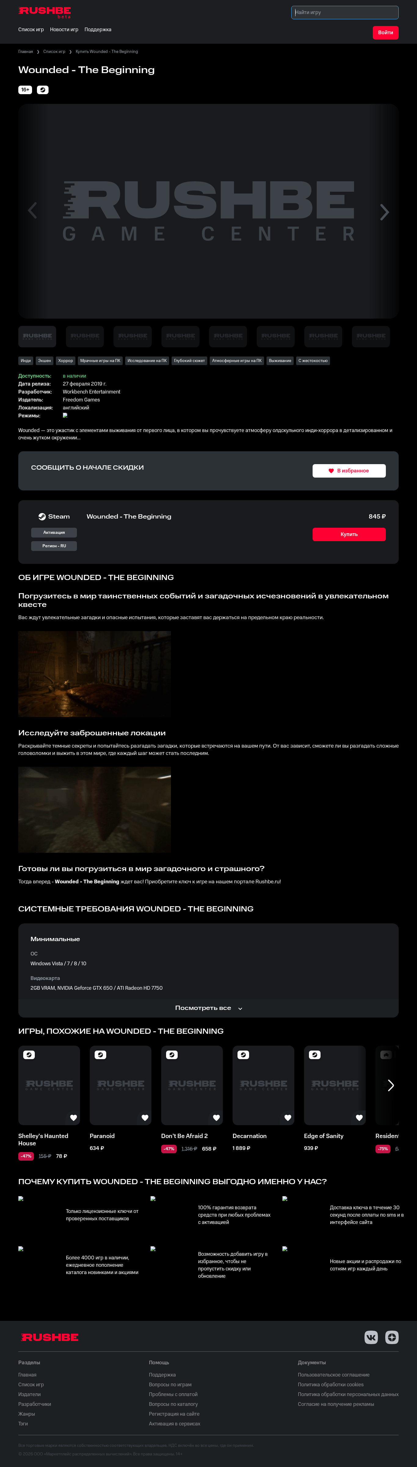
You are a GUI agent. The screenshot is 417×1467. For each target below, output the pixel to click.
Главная (25, 52)
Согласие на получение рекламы (336, 1404)
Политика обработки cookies (331, 1384)
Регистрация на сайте (174, 1414)
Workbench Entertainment (91, 392)
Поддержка (162, 1375)
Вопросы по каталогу (173, 1404)
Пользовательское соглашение (334, 1375)
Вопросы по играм (170, 1384)
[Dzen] (392, 1337)
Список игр (54, 52)
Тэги (23, 1424)
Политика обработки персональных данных (348, 1394)
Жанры (26, 1414)
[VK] (371, 1337)
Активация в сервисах (174, 1424)
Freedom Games (81, 400)
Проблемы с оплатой (173, 1394)
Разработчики (34, 1404)
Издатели (29, 1394)
